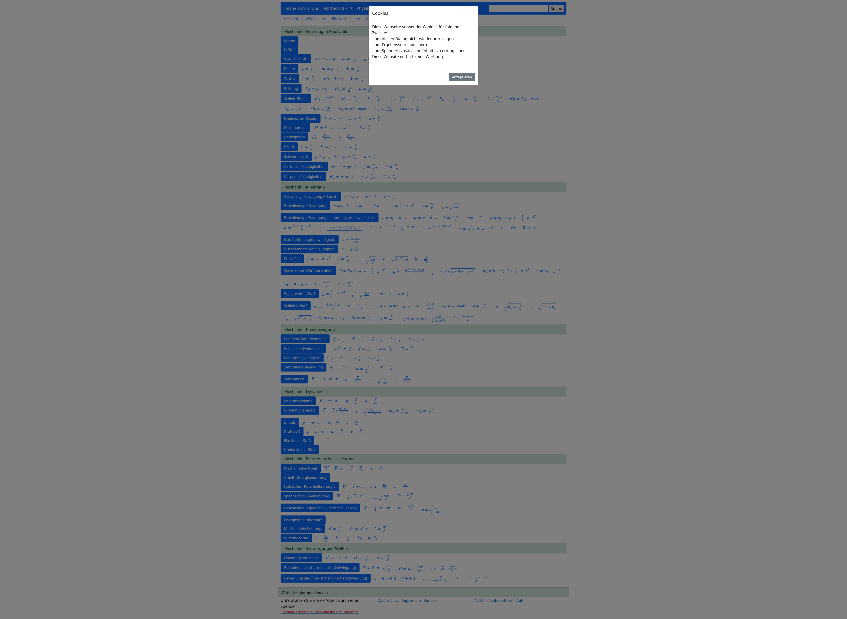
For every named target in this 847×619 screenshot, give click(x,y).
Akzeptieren (462, 77)
